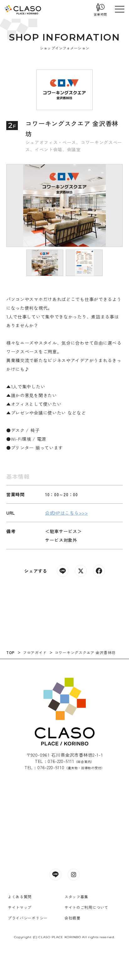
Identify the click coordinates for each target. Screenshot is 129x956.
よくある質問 (20, 896)
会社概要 (72, 917)
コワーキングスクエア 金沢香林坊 (85, 652)
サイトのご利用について (86, 907)
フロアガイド (35, 652)
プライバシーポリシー (28, 917)
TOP (10, 652)
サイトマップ (20, 907)
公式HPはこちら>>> (66, 513)
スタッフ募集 (76, 896)
